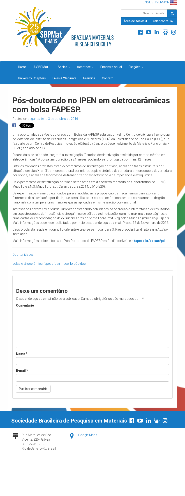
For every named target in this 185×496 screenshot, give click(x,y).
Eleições (135, 67)
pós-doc (80, 263)
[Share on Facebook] (14, 125)
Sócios (63, 67)
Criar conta (161, 21)
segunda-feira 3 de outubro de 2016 (53, 118)
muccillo (66, 263)
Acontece (84, 67)
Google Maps (87, 435)
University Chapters (32, 78)
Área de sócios (134, 21)
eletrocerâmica (32, 263)
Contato (107, 78)
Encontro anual (111, 67)
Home (22, 67)
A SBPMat (41, 67)
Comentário (25, 305)
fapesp (48, 263)
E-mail (22, 370)
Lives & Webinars (64, 78)
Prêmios (89, 78)
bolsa (16, 263)
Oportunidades (23, 254)
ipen (57, 263)
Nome (21, 354)
